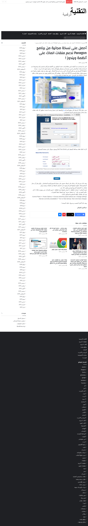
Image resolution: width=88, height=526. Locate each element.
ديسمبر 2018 (21, 187)
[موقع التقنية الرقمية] (74, 12)
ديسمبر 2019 (21, 154)
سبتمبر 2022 (21, 66)
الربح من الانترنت (42, 33)
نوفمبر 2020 (21, 125)
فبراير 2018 (22, 213)
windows (78, 43)
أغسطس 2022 (21, 69)
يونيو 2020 (22, 138)
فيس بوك (83, 498)
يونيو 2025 (22, 50)
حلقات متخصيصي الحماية (79, 476)
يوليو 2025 (22, 48)
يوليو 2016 (22, 264)
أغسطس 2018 (21, 197)
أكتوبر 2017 (22, 224)
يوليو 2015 (22, 296)
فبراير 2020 (22, 149)
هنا (64, 110)
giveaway (83, 375)
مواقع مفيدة (56, 33)
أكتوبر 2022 (22, 64)
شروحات (83, 490)
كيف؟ (84, 503)
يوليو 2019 (22, 168)
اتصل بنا (25, 33)
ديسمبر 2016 (21, 251)
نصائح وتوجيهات (82, 522)
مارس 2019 (22, 179)
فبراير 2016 (22, 277)
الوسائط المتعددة (81, 433)
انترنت (84, 442)
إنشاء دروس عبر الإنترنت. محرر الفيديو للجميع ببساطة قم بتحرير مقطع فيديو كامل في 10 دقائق (58, 261)
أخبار (84, 388)
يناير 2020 (22, 152)
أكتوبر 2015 (22, 288)
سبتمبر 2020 (21, 130)
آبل (85, 385)
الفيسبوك (83, 425)
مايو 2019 (22, 173)
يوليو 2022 (22, 72)
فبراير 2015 (22, 304)
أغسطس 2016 (21, 261)
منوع (84, 516)
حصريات (83, 474)
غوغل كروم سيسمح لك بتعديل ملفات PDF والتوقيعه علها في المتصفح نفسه (39, 230)
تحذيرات (83, 450)
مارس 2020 (21, 146)
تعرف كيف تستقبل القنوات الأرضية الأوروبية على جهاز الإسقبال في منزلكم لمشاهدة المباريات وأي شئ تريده (79, 230)
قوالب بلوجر (82, 500)
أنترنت (84, 396)
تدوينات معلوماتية (81, 452)
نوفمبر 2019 (21, 157)
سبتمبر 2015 (21, 291)
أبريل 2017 (22, 240)
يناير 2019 (22, 184)
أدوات (84, 393)
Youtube (83, 383)
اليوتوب (84, 436)
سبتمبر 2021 (21, 98)
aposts (84, 367)
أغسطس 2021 (21, 101)
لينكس (84, 506)
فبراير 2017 (22, 245)
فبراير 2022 (22, 85)
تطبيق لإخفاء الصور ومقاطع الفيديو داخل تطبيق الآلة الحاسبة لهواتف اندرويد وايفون (45, 1)
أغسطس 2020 (21, 133)
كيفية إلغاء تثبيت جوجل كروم (59, 249)
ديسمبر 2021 (21, 90)
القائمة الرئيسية (81, 33)
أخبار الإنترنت (82, 391)
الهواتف (84, 428)
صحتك (84, 492)
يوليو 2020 (22, 136)
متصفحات (83, 508)
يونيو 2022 (22, 74)
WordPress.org (21, 326)
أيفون (84, 404)
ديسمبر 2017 (21, 219)
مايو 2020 (22, 141)
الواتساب (83, 431)
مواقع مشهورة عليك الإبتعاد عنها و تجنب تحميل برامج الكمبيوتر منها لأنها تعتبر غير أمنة (38, 252)
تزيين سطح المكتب (81, 455)
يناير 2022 (22, 88)
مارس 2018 (22, 211)
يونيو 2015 (22, 299)
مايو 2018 (22, 205)
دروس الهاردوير (82, 482)
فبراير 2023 (22, 58)
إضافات (84, 407)
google (84, 377)
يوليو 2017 (22, 232)
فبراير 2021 (22, 117)
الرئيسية (83, 43)
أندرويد (84, 399)
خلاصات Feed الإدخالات (19, 321)
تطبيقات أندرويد (71, 33)
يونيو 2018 (22, 203)
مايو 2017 (22, 237)
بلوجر (84, 447)
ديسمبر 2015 (21, 283)
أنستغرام (83, 401)
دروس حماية (82, 484)
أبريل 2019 (22, 176)
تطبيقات (84, 460)
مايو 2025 (22, 53)
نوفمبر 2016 (21, 253)
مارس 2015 (22, 302)
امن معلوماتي (82, 439)
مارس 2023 (21, 56)
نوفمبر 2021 (22, 93)
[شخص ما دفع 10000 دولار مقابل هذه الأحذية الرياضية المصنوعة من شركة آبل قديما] (78, 244)
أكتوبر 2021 (22, 96)
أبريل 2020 (22, 144)
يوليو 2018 (22, 200)
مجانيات (84, 511)
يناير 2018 (22, 216)
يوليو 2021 (22, 104)
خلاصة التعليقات (21, 323)
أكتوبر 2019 (22, 160)
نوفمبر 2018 (22, 189)
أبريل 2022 (22, 80)
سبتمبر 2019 (21, 163)
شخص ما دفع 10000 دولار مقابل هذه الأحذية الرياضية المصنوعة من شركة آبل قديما (79, 253)
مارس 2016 (22, 275)
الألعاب (84, 412)
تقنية (84, 468)
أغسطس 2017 (21, 229)
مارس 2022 (22, 82)
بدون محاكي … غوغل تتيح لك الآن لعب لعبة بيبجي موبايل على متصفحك (58, 230)
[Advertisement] (29, 17)
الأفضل (84, 409)
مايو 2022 (22, 77)
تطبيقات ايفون (82, 466)
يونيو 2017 (22, 235)
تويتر (84, 471)
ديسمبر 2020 (21, 122)
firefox (84, 372)
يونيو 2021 (22, 106)
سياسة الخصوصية (32, 33)
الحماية (49, 33)
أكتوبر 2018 (22, 192)
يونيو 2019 (22, 171)
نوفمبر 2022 (21, 61)
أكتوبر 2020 (22, 128)
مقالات (84, 514)
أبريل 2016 (22, 272)
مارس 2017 (22, 243)
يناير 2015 (22, 307)
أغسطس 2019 (21, 165)
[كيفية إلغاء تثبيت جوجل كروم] (58, 243)
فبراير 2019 (22, 181)
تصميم (84, 458)
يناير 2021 (22, 120)
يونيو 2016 (22, 267)
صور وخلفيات (82, 495)
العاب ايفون (83, 423)
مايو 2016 (22, 269)
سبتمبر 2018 (21, 195)
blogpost (83, 369)
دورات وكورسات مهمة (80, 487)
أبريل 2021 (22, 112)
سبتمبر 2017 (21, 227)
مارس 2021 (22, 114)
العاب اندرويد (63, 33)
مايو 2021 (22, 109)
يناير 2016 (22, 280)
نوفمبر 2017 (22, 221)
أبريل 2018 (22, 208)
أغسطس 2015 (21, 294)
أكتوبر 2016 (22, 256)
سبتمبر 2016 (21, 259)
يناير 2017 (22, 248)
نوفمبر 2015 (22, 286)
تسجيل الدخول (21, 318)
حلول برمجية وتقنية (81, 479)
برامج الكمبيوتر (82, 444)
